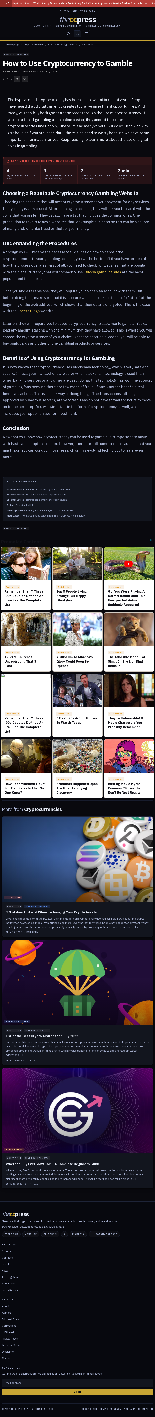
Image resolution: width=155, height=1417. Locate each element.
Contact (7, 1358)
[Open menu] (86, 33)
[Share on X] (17, 79)
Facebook (11, 1234)
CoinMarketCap (106, 1234)
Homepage (12, 44)
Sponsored (9, 1283)
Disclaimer (8, 1351)
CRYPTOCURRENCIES (16, 54)
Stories (6, 1251)
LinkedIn (78, 1234)
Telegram (50, 1234)
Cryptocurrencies (34, 44)
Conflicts (7, 1257)
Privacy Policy (10, 1338)
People (6, 1264)
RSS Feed (8, 1332)
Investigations (10, 1277)
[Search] (68, 33)
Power (6, 1270)
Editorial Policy (10, 1319)
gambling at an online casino (59, 119)
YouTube (31, 1234)
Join (77, 1392)
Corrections (9, 1325)
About (5, 1306)
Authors (7, 1312)
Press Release (10, 1290)
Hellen (12, 71)
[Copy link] (25, 79)
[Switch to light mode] (77, 33)
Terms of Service (12, 1345)
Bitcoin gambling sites (103, 272)
